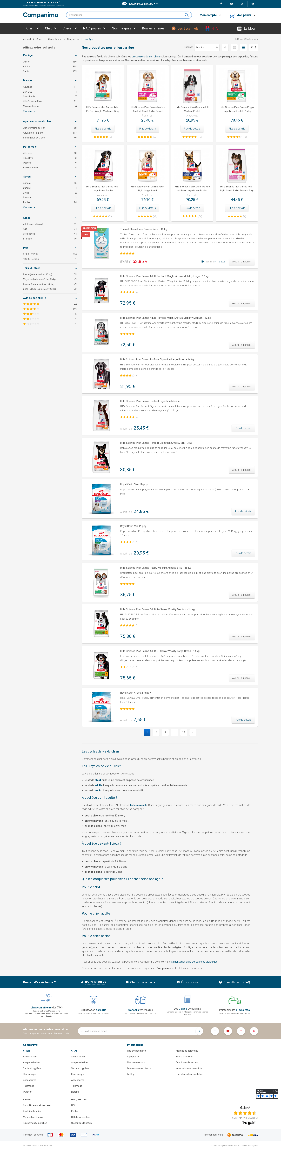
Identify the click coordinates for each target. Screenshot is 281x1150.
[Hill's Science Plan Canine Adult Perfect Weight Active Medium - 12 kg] (101, 332)
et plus (50, 259)
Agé (50, 229)
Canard (50, 188)
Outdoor (27, 1091)
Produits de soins (32, 1111)
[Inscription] (199, 1031)
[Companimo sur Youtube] (231, 4)
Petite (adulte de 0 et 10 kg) (50, 274)
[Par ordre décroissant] (225, 47)
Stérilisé (50, 238)
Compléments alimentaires (37, 1105)
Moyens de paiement (187, 1050)
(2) (110, 137)
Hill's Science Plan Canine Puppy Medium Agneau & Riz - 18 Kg (155, 567)
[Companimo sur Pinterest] (253, 4)
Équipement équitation (35, 1123)
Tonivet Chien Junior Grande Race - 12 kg (143, 229)
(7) (136, 625)
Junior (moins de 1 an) (50, 128)
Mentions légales (250, 1145)
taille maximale (138, 805)
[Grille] (234, 47)
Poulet (50, 202)
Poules (74, 1111)
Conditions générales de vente (225, 1145)
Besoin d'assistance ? (141, 4)
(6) (136, 375)
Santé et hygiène (32, 1068)
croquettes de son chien (146, 56)
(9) (244, 216)
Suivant (192, 732)
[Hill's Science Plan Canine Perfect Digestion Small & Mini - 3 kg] (101, 457)
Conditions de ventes (187, 1062)
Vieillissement (50, 167)
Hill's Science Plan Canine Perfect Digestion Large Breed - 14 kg (157, 359)
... (174, 732)
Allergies (50, 153)
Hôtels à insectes (80, 1117)
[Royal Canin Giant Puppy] (101, 499)
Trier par (188, 47)
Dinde (50, 193)
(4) (136, 292)
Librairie (75, 1091)
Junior (50, 61)
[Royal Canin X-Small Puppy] (101, 707)
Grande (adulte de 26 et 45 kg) (50, 284)
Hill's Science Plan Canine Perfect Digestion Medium (150, 401)
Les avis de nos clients (139, 1068)
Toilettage (28, 1086)
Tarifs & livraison (184, 1056)
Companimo (30, 1044)
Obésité (50, 162)
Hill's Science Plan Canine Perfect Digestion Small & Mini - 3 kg (156, 442)
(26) (155, 216)
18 (183, 732)
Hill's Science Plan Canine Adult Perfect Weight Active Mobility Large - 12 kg (164, 276)
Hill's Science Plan (50, 101)
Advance (50, 87)
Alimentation (30, 1056)
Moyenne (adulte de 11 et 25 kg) (50, 279)
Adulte (50, 66)
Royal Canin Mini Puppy (133, 526)
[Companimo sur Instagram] (242, 4)
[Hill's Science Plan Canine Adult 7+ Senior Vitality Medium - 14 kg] (101, 624)
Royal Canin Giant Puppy (134, 484)
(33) (155, 137)
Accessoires (29, 1080)
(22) (200, 216)
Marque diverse (50, 106)
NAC (73, 1105)
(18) (200, 137)
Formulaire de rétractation (189, 1074)
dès (43, 2)
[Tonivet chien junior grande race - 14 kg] (101, 243)
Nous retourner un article (189, 1068)
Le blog (130, 1074)
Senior (50, 71)
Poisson (50, 197)
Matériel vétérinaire (33, 1117)
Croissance (50, 234)
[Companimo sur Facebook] (221, 4)
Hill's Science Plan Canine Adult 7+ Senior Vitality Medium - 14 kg (157, 609)
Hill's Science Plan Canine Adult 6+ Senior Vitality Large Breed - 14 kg (160, 651)
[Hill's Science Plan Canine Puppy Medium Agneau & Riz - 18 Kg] (101, 582)
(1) (136, 334)
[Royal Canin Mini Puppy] (101, 540)
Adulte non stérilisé (50, 224)
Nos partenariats (136, 1062)
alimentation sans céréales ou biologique (194, 961)
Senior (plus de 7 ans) (50, 137)
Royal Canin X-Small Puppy (135, 692)
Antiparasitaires (31, 1062)
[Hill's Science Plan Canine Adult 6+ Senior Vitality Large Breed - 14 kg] (101, 665)
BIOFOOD (50, 91)
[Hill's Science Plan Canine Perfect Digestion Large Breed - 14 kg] (101, 374)
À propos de (133, 1056)
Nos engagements (137, 1050)
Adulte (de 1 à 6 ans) (50, 132)
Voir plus (28, 111)
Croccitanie (50, 96)
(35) (110, 216)
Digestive (50, 158)
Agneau (50, 183)
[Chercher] (188, 15)
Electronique (29, 1074)
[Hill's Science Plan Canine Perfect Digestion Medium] (101, 415)
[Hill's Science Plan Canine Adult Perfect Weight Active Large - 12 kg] (101, 290)
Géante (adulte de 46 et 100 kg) (50, 289)
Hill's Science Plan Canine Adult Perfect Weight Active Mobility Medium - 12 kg (165, 317)
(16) (244, 137)
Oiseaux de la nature (82, 1123)
